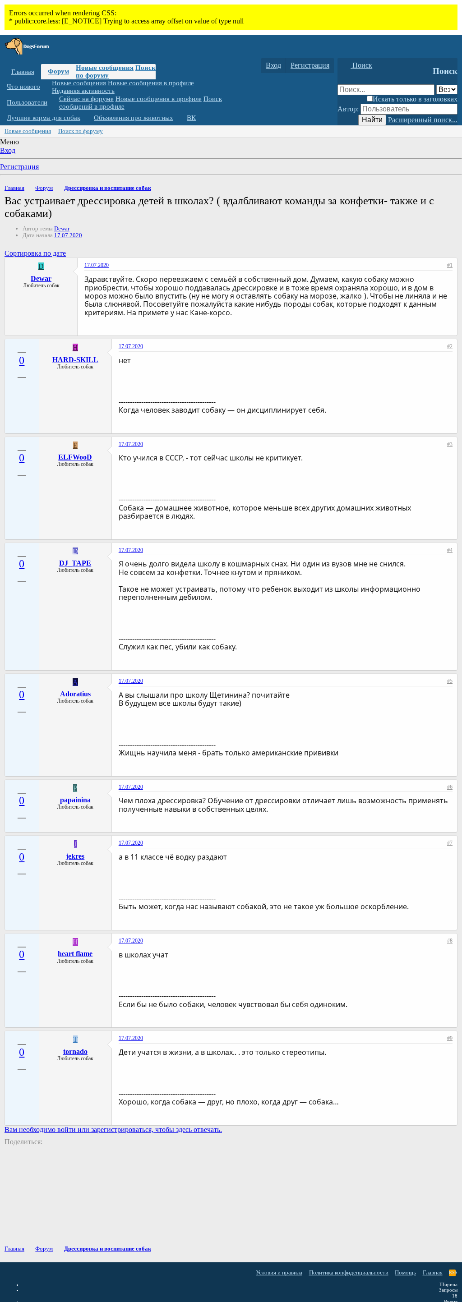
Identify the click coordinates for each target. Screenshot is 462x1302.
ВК (191, 117)
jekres (75, 856)
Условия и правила (279, 1272)
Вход (7, 150)
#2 (450, 346)
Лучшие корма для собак (43, 117)
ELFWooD (75, 457)
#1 (450, 265)
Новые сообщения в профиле (151, 83)
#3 (450, 444)
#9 (450, 1038)
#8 (450, 941)
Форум (58, 71)
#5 (450, 681)
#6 (450, 787)
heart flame (75, 953)
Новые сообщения (105, 67)
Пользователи (27, 102)
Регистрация (19, 166)
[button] (47, 86)
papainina (75, 800)
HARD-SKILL (75, 359)
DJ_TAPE (75, 563)
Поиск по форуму (80, 131)
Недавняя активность (83, 90)
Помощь (405, 1272)
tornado (75, 1051)
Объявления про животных (133, 117)
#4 (450, 550)
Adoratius (75, 694)
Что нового (23, 86)
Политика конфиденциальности (348, 1272)
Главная (22, 71)
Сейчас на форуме (86, 98)
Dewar (61, 228)
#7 (450, 843)
